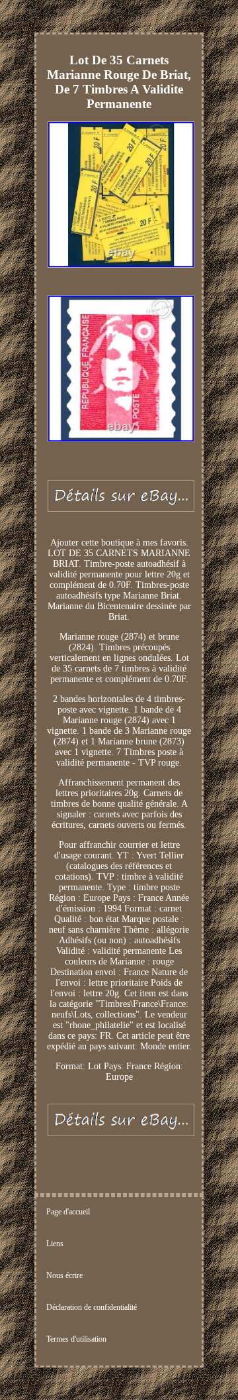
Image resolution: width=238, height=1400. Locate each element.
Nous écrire (64, 1275)
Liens (54, 1243)
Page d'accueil (68, 1211)
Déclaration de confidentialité (91, 1307)
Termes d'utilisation (76, 1339)
